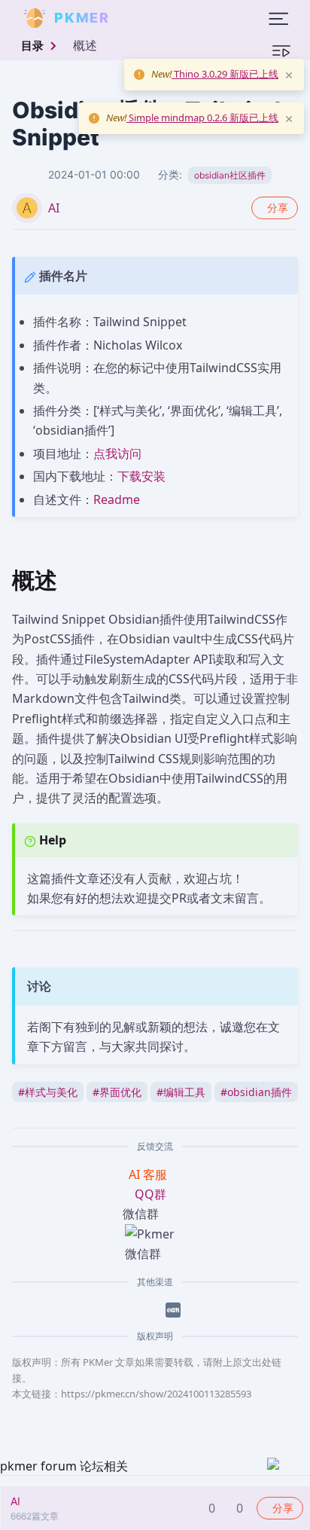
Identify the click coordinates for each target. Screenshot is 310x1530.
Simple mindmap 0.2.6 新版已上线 (202, 117)
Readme (116, 499)
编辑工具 (181, 1092)
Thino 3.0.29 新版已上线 (225, 74)
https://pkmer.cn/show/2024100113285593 (156, 1393)
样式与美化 (48, 1092)
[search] (146, 18)
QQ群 (150, 1194)
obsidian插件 (256, 1092)
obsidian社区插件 (230, 175)
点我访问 (117, 453)
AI (53, 208)
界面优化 (117, 1092)
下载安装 (141, 476)
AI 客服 (149, 1174)
